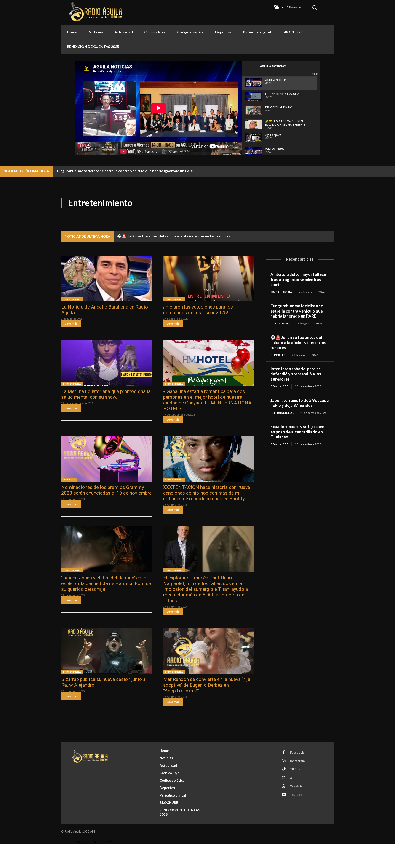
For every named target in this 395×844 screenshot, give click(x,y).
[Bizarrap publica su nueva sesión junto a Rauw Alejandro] (106, 651)
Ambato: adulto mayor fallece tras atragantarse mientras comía (298, 279)
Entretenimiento (72, 299)
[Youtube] (284, 795)
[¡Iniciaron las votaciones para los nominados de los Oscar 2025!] (208, 278)
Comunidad (279, 386)
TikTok (295, 769)
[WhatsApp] (284, 786)
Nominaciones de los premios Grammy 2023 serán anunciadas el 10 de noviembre (106, 490)
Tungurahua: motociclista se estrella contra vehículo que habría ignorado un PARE (125, 171)
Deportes (277, 355)
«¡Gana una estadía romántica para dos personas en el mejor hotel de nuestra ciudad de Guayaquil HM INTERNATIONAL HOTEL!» (208, 400)
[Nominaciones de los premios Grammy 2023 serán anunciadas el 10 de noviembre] (106, 459)
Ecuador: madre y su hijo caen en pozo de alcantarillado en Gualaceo (297, 431)
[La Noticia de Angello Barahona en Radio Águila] (106, 278)
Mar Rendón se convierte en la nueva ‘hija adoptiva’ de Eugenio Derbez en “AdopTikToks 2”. (206, 685)
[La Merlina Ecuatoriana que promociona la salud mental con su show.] (106, 363)
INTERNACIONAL (282, 412)
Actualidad (69, 479)
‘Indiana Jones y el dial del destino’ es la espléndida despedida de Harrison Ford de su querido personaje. (106, 583)
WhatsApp (297, 786)
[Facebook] (284, 753)
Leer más (71, 323)
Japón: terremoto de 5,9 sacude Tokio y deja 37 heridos (299, 403)
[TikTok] (284, 769)
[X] (284, 778)
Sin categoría (281, 292)
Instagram (297, 761)
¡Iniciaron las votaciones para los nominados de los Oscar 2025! (198, 309)
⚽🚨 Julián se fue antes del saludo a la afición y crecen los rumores (173, 236)
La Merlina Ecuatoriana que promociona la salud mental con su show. (106, 394)
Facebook (297, 752)
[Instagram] (284, 761)
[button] (314, 7)
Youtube (296, 795)
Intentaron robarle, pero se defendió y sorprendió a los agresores (295, 374)
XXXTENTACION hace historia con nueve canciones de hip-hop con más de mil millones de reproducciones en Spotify (206, 493)
